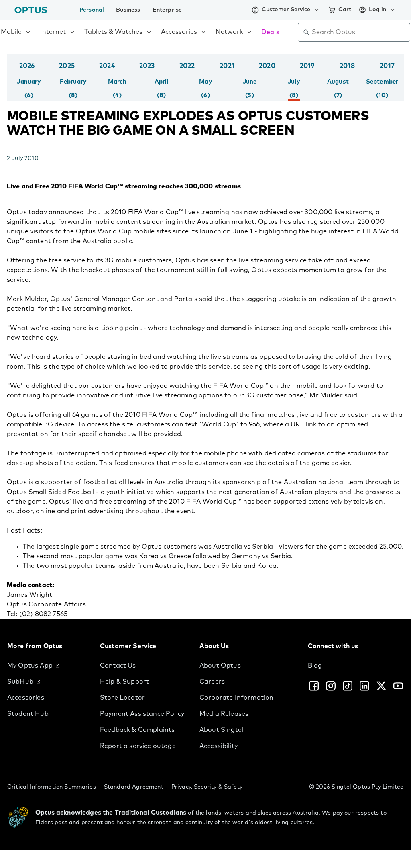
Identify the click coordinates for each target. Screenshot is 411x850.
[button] (402, 74)
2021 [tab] (227, 66)
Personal (91, 10)
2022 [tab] (187, 66)
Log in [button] (377, 9)
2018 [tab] (347, 66)
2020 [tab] (267, 66)
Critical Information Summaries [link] (51, 787)
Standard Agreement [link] (133, 787)
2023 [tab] (147, 66)
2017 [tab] (387, 66)
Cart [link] (344, 9)
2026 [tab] (27, 66)
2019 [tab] (307, 66)
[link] (47, 665)
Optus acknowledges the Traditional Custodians (110, 812)
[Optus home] (30, 10)
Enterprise (167, 10)
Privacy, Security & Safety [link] (206, 787)
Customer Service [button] (286, 9)
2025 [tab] (67, 66)
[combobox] (359, 32)
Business (128, 10)
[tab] (29, 88)
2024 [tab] (107, 66)
